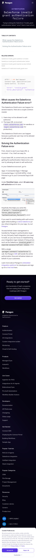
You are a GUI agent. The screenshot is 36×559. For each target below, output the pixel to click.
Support (5, 420)
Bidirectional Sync (8, 387)
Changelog (6, 413)
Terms (23, 546)
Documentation (7, 405)
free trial (11, 267)
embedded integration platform (16, 264)
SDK (15, 254)
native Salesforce (24, 222)
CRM (4, 474)
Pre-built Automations (9, 391)
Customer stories (8, 504)
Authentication (7, 330)
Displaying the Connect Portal (12, 435)
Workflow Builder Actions (10, 395)
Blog (3, 500)
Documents (6, 486)
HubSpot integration (9, 460)
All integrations (7, 338)
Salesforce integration (9, 456)
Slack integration (8, 464)
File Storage (6, 478)
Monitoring (6, 345)
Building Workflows (8, 438)
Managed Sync (7, 361)
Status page (6, 416)
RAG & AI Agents (8, 453)
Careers (5, 507)
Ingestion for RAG (8, 380)
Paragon (5, 226)
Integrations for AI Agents (11, 383)
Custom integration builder (11, 341)
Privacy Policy (15, 546)
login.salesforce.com (13, 127)
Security (5, 496)
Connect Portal (7, 334)
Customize (17, 555)
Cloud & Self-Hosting (9, 349)
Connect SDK (6, 431)
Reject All (26, 550)
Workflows (5, 368)
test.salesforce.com (13, 124)
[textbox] (18, 86)
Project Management (9, 482)
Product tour (6, 511)
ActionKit (5, 364)
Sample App (6, 442)
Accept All (10, 550)
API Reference (7, 409)
